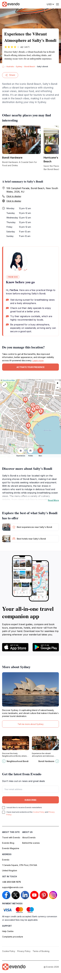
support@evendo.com (12, 887)
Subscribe (30, 800)
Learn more (38, 360)
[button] (30, 415)
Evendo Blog (8, 843)
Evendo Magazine (10, 848)
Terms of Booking (41, 951)
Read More (53, 500)
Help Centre (7, 931)
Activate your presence (30, 367)
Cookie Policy (39, 812)
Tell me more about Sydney (31, 724)
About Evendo (29, 837)
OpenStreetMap (9, 380)
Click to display (13, 196)
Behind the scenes (31, 843)
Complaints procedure (12, 936)
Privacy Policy (23, 951)
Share (12, 75)
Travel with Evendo (11, 837)
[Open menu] (57, 4)
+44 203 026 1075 (11, 882)
